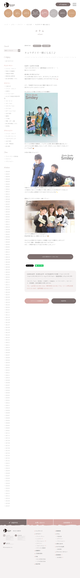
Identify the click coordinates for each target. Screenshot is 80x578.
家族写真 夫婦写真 (10, 76)
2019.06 (8, 388)
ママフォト (8, 108)
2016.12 (8, 463)
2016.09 (8, 470)
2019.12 (8, 372)
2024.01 (8, 249)
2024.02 (8, 247)
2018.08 (8, 413)
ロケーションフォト (11, 111)
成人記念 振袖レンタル (11, 78)
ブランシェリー (10, 161)
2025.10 (8, 196)
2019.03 (8, 395)
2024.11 (8, 224)
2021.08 (8, 322)
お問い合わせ (59, 543)
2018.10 (8, 408)
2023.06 (8, 267)
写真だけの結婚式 (10, 71)
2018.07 (8, 415)
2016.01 (8, 491)
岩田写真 (8, 543)
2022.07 (8, 294)
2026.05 (8, 179)
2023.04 (8, 272)
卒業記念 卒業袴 (10, 73)
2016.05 (8, 480)
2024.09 (8, 229)
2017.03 (8, 455)
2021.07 (8, 325)
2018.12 (8, 403)
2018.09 (8, 410)
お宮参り (8, 91)
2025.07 (8, 204)
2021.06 (8, 327)
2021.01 (8, 340)
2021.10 (8, 317)
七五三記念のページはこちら (50, 256)
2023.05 (8, 269)
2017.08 (8, 443)
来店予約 (64, 4)
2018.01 (8, 430)
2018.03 (8, 425)
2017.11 (8, 435)
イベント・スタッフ (11, 68)
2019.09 (8, 380)
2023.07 (8, 264)
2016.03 (8, 485)
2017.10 (8, 438)
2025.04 (8, 212)
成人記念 (8, 146)
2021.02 (8, 337)
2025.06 (8, 206)
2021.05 (8, 330)
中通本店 (20, 535)
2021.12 (8, 312)
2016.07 (8, 476)
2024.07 (8, 234)
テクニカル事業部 (41, 548)
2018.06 (8, 418)
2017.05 (8, 450)
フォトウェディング (11, 138)
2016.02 (8, 488)
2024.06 (8, 237)
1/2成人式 (8, 86)
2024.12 (8, 222)
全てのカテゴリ (10, 61)
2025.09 (8, 199)
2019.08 (8, 382)
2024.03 (8, 244)
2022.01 (8, 310)
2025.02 (8, 217)
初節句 (7, 116)
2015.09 (8, 501)
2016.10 (8, 468)
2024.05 (8, 239)
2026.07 (8, 174)
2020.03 (8, 365)
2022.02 (8, 307)
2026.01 (8, 189)
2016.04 (8, 483)
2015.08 (8, 503)
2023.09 (8, 259)
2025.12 (8, 191)
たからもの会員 (60, 546)
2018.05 (8, 420)
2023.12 (8, 252)
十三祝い (8, 118)
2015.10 (8, 498)
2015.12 (8, 493)
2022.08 (8, 292)
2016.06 (8, 478)
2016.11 (8, 465)
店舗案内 (38, 550)
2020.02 (8, 367)
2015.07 (8, 506)
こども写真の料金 (41, 561)
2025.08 (8, 201)
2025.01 (8, 219)
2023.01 (8, 279)
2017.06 (8, 448)
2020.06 (8, 357)
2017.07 (8, 445)
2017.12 (8, 433)
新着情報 (58, 531)
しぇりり (8, 535)
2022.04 (8, 302)
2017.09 (8, 440)
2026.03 (8, 184)
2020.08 (8, 352)
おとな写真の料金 (41, 559)
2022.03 (8, 305)
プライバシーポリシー (62, 552)
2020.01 (8, 370)
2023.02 (8, 277)
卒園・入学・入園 (10, 121)
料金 (37, 556)
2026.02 (8, 186)
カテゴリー (38, 534)
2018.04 (8, 423)
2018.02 (8, 428)
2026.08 (8, 171)
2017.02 (8, 458)
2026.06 (8, 176)
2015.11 (8, 496)
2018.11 (8, 405)
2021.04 (8, 332)
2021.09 (8, 320)
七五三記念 (8, 113)
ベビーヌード (9, 101)
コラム (58, 534)
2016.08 (8, 473)
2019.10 (8, 377)
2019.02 (8, 398)
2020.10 (8, 347)
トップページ (39, 531)
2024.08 (8, 232)
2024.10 (8, 227)
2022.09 (8, 289)
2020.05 (8, 360)
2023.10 (8, 257)
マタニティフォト (10, 106)
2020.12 (8, 342)
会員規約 (59, 549)
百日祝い (8, 126)
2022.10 (8, 287)
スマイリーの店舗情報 (37, 301)
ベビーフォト (9, 103)
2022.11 (8, 284)
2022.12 (8, 282)
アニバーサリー (40, 536)
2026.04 (8, 181)
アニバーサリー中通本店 (12, 156)
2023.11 (8, 254)
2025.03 (8, 214)
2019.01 (8, 400)
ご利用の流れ (39, 553)
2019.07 (8, 385)
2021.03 (8, 335)
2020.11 (8, 345)
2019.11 (8, 375)
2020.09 (8, 350)
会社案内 (59, 557)
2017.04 (8, 453)
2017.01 (8, 460)
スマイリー (8, 159)
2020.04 (8, 362)
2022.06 (8, 297)
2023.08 (8, 262)
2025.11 (8, 194)
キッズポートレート (11, 136)
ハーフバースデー (10, 94)
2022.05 (8, 300)
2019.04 (8, 393)
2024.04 (8, 242)
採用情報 (58, 555)
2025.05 (8, 209)
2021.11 (8, 315)
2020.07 (8, 355)
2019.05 (8, 390)
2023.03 (8, 274)
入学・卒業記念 (10, 143)
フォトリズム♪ (40, 545)
